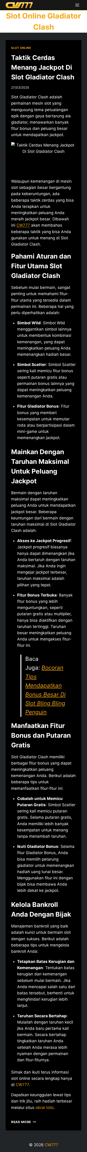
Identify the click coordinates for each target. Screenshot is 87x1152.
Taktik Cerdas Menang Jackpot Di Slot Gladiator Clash (42, 67)
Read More (23, 1122)
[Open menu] (77, 5)
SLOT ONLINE (21, 48)
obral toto (44, 1107)
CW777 (23, 225)
